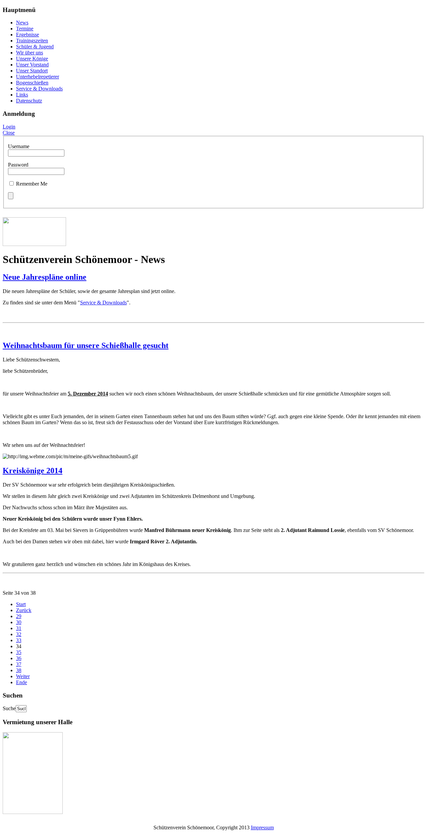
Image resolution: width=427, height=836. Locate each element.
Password (18, 165)
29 (18, 616)
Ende (21, 682)
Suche (9, 708)
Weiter (23, 676)
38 (18, 670)
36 (18, 658)
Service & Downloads (103, 302)
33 (18, 640)
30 (18, 622)
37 (18, 664)
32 (18, 634)
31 (18, 628)
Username (18, 146)
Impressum (262, 827)
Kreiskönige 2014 (32, 470)
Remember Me (31, 184)
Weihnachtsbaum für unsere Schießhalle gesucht (85, 345)
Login (9, 126)
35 (18, 652)
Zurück (23, 610)
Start (21, 604)
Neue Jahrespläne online (44, 277)
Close (9, 132)
